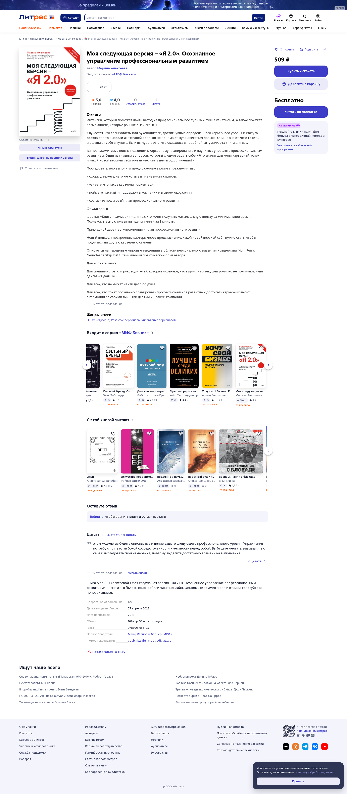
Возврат (25, 759)
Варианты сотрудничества (103, 746)
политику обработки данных (315, 772)
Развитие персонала (125, 320)
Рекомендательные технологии (239, 750)
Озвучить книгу (96, 765)
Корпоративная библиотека (105, 772)
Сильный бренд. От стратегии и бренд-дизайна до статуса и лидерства (118, 391)
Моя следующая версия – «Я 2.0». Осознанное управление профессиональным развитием (251, 391)
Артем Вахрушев (214, 395)
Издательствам (95, 727)
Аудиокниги (156, 28)
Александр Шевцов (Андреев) (171, 481)
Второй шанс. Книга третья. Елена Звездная (49, 689)
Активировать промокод (168, 727)
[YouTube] (324, 746)
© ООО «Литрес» (173, 786)
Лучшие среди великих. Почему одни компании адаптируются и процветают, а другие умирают (184, 391)
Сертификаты (302, 28)
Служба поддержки (32, 752)
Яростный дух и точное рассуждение (202, 477)
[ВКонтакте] (315, 746)
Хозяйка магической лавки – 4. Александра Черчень (210, 683)
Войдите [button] (96, 517)
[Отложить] (95, 348)
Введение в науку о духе (171, 477)
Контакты (26, 733)
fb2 (138, 640)
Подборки (134, 28)
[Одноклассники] (295, 746)
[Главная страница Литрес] (36, 17)
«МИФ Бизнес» (124, 74)
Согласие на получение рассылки (240, 744)
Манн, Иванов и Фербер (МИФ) (150, 634)
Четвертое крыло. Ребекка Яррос (198, 696)
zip (169, 640)
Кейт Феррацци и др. (184, 395)
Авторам (91, 733)
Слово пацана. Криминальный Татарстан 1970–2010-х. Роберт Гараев (66, 676)
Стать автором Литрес (101, 759)
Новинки (75, 28)
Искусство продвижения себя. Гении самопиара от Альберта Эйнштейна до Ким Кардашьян (137, 477)
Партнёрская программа (102, 752)
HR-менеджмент (98, 320)
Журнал (281, 28)
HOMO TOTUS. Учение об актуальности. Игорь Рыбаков (57, 696)
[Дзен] (286, 746)
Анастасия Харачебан (102, 481)
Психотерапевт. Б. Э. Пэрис (37, 683)
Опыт (90, 477)
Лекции (230, 28)
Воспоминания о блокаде (237, 477)
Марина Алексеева (249, 395)
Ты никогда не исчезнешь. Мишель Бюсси (47, 702)
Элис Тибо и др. (114, 395)
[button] (49, 147)
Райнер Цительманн (135, 481)
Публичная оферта (230, 727)
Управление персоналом (158, 320)
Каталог (73, 18)
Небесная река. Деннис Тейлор (196, 676)
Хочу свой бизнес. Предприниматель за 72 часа (217, 391)
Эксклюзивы (179, 28)
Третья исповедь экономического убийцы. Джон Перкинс (214, 689)
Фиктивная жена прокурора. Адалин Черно (205, 702)
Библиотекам (94, 740)
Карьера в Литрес (31, 740)
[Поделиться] (325, 49)
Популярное (95, 28)
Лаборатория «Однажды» (151, 395)
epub (131, 640)
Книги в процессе (207, 28)
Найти (258, 18)
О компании (27, 727)
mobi (151, 640)
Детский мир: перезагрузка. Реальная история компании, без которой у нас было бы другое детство (151, 391)
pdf (158, 640)
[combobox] (168, 17)
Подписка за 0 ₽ (30, 28)
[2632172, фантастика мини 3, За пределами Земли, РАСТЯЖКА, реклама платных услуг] (173, 5)
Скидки (116, 28)
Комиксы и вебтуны (255, 28)
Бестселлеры (160, 733)
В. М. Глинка (227, 481)
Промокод (55, 28)
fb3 (144, 640)
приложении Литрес (313, 731)
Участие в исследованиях (37, 746)
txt (164, 640)
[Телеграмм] (305, 746)
